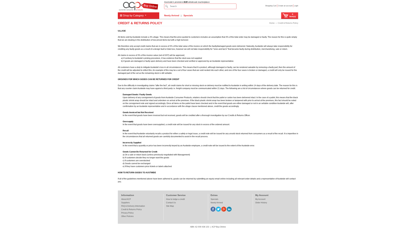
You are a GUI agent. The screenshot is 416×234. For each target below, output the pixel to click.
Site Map (170, 206)
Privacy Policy (127, 213)
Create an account (285, 6)
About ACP (126, 199)
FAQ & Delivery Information (133, 206)
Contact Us (171, 203)
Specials (188, 15)
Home (272, 23)
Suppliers (125, 203)
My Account (260, 199)
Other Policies (127, 216)
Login (296, 6)
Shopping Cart (270, 6)
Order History (261, 203)
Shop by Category (133, 15)
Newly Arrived (171, 15)
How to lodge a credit (175, 199)
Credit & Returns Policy (288, 23)
